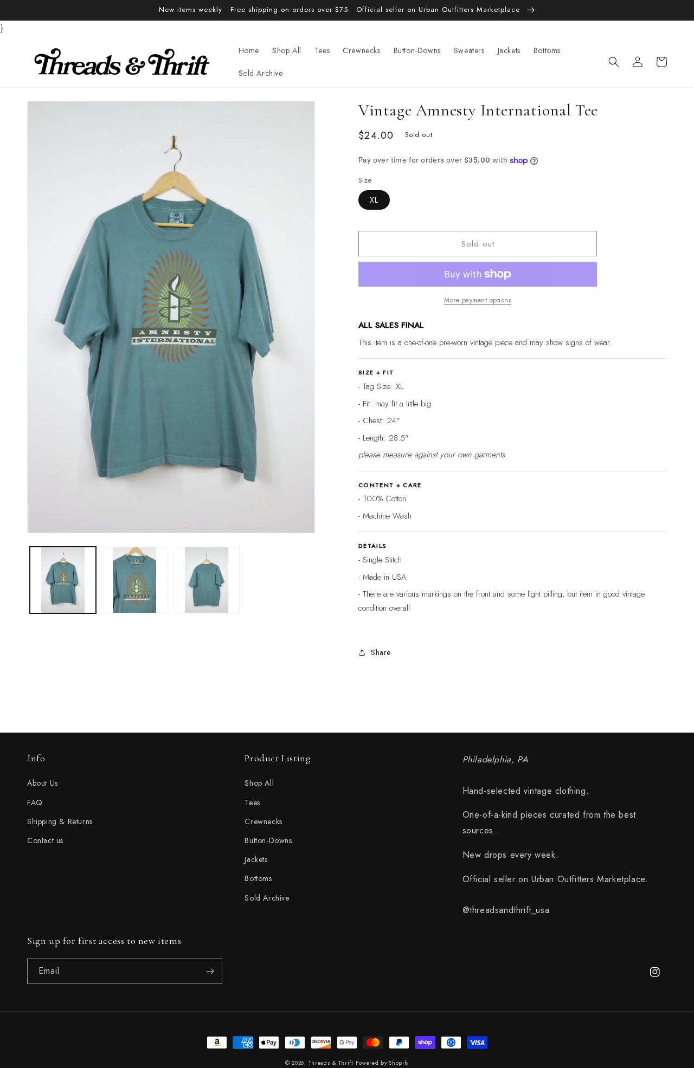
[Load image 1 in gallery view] (63, 580)
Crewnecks (263, 821)
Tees (252, 802)
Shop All (259, 783)
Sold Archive (267, 897)
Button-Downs (268, 840)
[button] (614, 62)
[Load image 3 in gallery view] (207, 580)
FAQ (35, 802)
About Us (42, 783)
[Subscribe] (210, 971)
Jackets (256, 859)
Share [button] (381, 652)
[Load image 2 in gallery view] (134, 580)
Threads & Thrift (331, 1063)
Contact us (45, 840)
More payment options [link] (477, 300)
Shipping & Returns (60, 821)
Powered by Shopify (382, 1063)
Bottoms (258, 878)
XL (374, 200)
